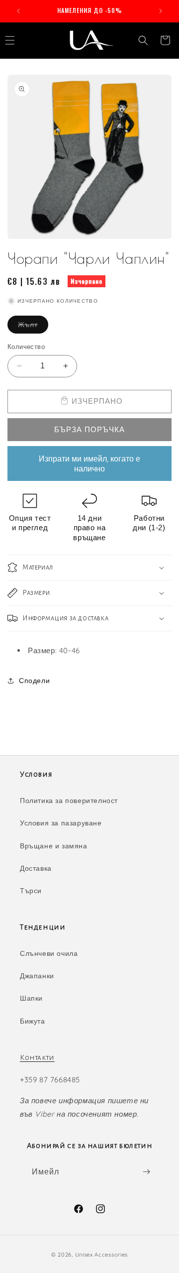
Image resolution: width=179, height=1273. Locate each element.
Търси (31, 890)
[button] (143, 40)
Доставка (36, 868)
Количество (26, 346)
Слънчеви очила (49, 953)
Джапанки (37, 975)
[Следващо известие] (161, 11)
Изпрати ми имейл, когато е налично (89, 463)
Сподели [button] (34, 680)
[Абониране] (146, 1171)
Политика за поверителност (69, 800)
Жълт (33, 327)
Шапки (31, 998)
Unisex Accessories (101, 1254)
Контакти (37, 1057)
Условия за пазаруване (61, 822)
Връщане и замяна (54, 845)
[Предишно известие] (18, 11)
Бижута (32, 1021)
